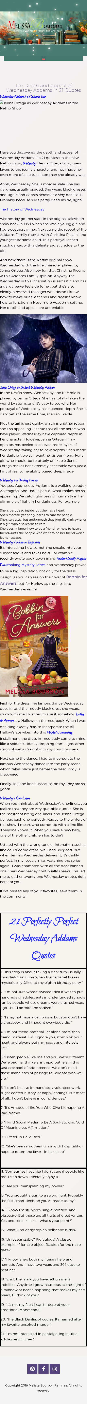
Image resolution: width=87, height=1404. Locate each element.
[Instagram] (55, 1369)
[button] (43, 58)
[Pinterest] (32, 1369)
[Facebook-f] (43, 1369)
